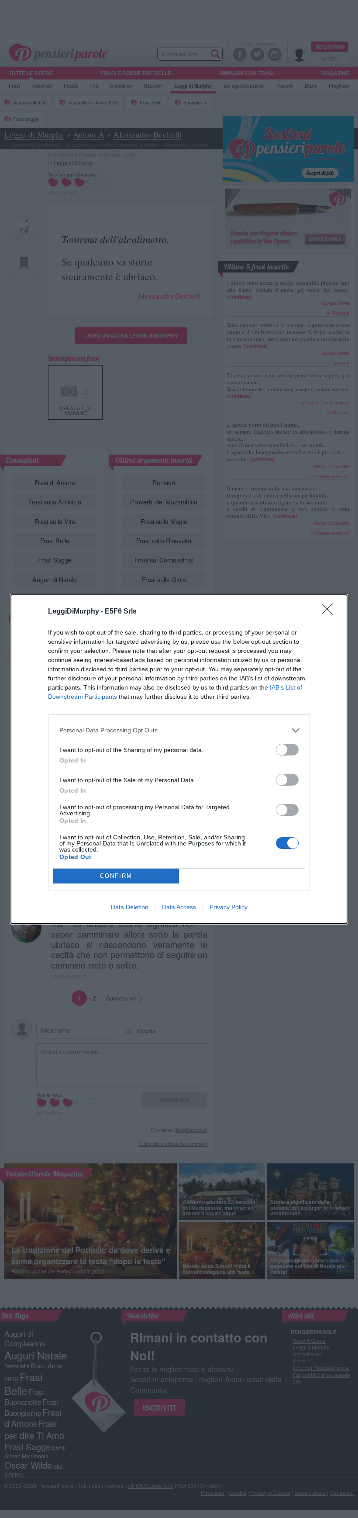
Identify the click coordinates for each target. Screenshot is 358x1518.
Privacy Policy (229, 907)
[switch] (287, 750)
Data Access (179, 907)
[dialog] (179, 759)
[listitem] (179, 730)
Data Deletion (129, 907)
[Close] (330, 612)
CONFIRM (116, 876)
